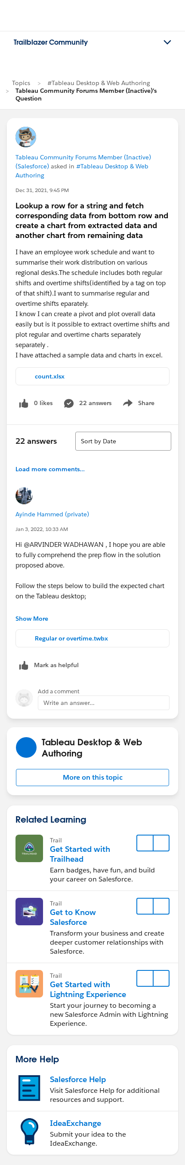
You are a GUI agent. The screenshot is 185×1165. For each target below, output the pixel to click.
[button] (92, 777)
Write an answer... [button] (69, 703)
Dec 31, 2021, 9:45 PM (42, 190)
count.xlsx (50, 376)
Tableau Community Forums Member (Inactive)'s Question (86, 94)
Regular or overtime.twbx (71, 638)
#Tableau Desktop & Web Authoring (98, 83)
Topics (21, 83)
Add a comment (59, 691)
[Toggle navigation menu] (167, 42)
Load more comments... (50, 469)
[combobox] (123, 441)
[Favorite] (145, 843)
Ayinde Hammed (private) (52, 514)
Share (137, 404)
